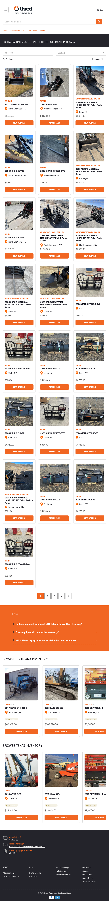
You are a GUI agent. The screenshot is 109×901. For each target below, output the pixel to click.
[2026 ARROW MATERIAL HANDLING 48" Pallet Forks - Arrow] (54, 280)
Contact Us (13, 840)
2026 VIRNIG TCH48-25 (87, 433)
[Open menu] (6, 10)
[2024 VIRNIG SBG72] (54, 82)
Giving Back (87, 878)
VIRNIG (43, 101)
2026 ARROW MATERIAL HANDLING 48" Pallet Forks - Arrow (54, 304)
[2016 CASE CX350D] (61, 684)
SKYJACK (88, 704)
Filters (10, 52)
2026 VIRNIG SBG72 (50, 368)
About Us (12, 853)
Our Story (86, 867)
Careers (85, 871)
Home (5, 30)
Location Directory (11, 876)
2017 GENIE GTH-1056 (16, 708)
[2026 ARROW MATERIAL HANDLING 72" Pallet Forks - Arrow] (90, 80)
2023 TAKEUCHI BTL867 (16, 104)
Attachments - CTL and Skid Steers (23, 30)
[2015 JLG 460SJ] (61, 770)
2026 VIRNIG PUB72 (14, 433)
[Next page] (69, 596)
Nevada (42, 30)
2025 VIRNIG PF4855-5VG (52, 171)
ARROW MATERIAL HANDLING (88, 99)
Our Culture (87, 874)
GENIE (7, 704)
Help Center (61, 871)
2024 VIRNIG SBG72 (50, 104)
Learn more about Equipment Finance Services (27, 846)
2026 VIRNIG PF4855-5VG (88, 304)
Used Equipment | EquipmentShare (57, 893)
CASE (47, 704)
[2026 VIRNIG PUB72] (19, 411)
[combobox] (52, 21)
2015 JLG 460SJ (52, 794)
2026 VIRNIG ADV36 (14, 171)
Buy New (33, 876)
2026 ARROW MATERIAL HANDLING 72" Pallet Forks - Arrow (90, 105)
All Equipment (8, 872)
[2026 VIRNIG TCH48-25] (90, 411)
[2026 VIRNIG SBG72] (54, 347)
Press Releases (89, 881)
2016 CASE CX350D (54, 708)
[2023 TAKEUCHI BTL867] (19, 82)
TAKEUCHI (9, 101)
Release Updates (63, 874)
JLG (46, 791)
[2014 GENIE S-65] (21, 770)
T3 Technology (62, 867)
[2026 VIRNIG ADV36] (19, 149)
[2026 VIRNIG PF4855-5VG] (90, 282)
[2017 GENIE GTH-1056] (21, 684)
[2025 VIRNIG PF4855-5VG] (54, 149)
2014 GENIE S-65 (13, 794)
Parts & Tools (35, 872)
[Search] (99, 21)
